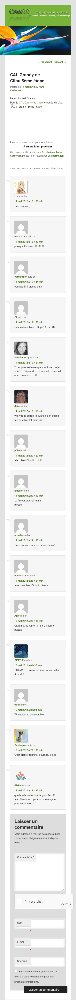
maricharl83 (21, 575)
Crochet (46, 152)
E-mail (24, 943)
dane (17, 406)
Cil (15, 317)
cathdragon (20, 276)
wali (16, 704)
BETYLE (19, 660)
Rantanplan (20, 745)
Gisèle (17, 785)
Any (16, 615)
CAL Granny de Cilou (31, 102)
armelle (18, 535)
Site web (22, 961)
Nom (24, 923)
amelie (18, 490)
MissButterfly (21, 357)
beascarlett (20, 236)
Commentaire (25, 857)
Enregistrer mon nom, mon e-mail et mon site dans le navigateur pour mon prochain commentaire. (35, 976)
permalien (58, 155)
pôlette (18, 450)
